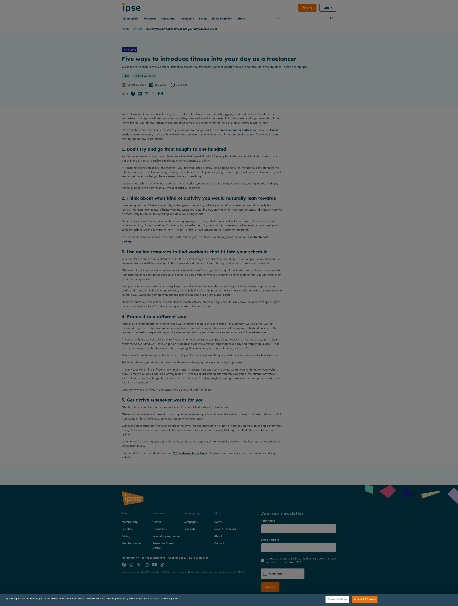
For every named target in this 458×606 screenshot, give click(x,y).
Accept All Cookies (365, 599)
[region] (229, 599)
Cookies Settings (337, 599)
